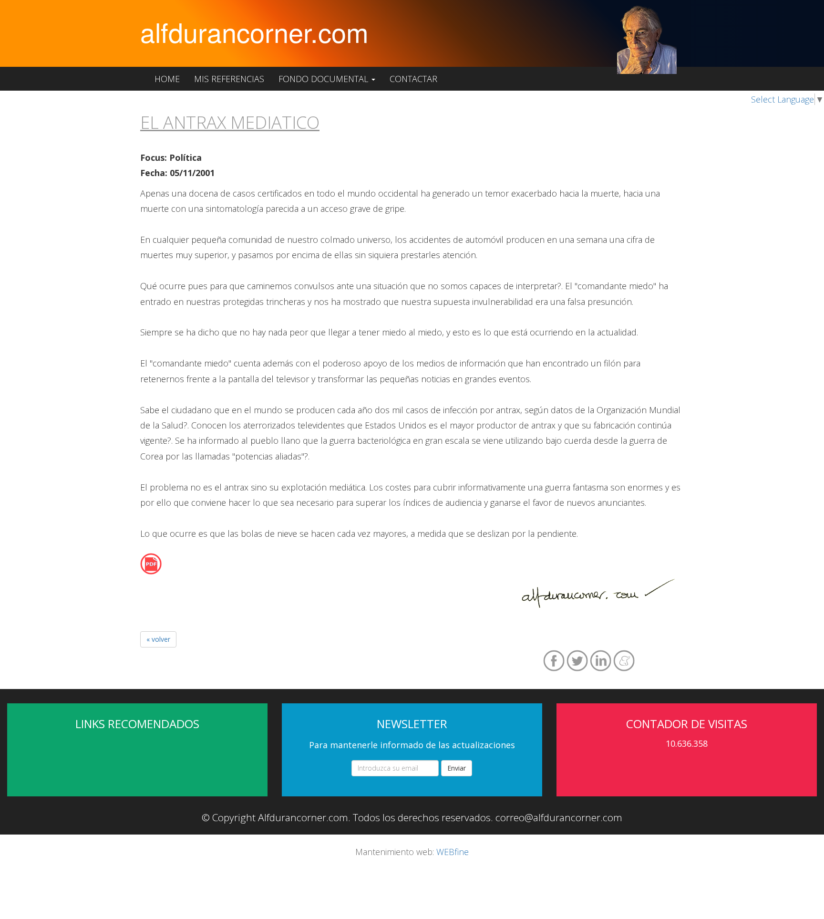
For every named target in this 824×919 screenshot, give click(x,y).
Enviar (456, 768)
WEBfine (452, 851)
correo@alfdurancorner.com (558, 817)
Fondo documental (324, 78)
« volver (158, 639)
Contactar (413, 78)
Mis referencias (229, 78)
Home (167, 78)
